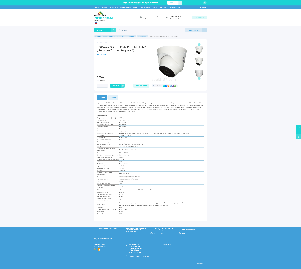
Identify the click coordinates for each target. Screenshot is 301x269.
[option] (172, 61)
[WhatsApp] (175, 86)
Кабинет (204, 7)
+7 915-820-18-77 (135, 246)
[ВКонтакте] (166, 86)
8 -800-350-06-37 (176, 17)
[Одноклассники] (168, 86)
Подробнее (173, 2)
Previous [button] (199, 44)
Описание (102, 97)
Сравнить (102, 80)
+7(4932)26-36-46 (135, 248)
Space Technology (102, 54)
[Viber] (173, 86)
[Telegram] (171, 86)
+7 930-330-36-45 (135, 250)
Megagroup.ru (200, 263)
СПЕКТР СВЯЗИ (103, 18)
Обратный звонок (199, 17)
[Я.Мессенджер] (164, 86)
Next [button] (199, 78)
